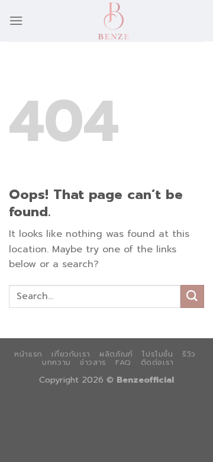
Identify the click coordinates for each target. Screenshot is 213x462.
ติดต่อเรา (157, 362)
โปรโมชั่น (157, 354)
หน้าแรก (28, 354)
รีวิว (189, 354)
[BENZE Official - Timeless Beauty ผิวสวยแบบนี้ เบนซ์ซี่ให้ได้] (113, 20)
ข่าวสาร (93, 362)
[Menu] (16, 20)
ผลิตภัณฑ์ (116, 354)
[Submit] (192, 296)
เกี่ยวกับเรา (71, 354)
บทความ (56, 362)
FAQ (123, 362)
